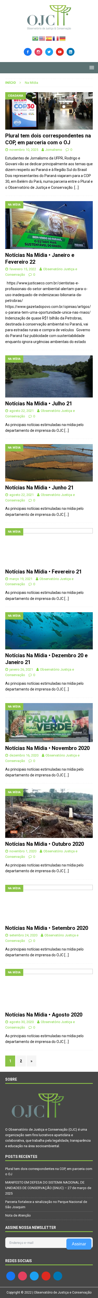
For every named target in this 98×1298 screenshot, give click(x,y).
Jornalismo (53, 150)
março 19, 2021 (20, 579)
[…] (76, 187)
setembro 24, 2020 (23, 935)
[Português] (35, 38)
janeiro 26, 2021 (21, 669)
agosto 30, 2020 (21, 1022)
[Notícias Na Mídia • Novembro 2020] (49, 722)
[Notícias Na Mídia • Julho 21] (49, 376)
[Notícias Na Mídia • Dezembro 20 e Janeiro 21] (49, 630)
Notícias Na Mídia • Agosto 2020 (43, 1015)
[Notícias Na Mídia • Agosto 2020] (49, 989)
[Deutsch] (62, 38)
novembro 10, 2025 (23, 150)
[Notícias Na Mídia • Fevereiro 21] (49, 546)
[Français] (56, 38)
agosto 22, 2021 (21, 411)
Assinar (79, 1244)
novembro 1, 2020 (22, 851)
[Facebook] (28, 51)
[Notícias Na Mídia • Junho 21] (49, 462)
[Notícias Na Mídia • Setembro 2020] (49, 903)
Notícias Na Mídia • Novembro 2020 (47, 748)
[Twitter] (49, 51)
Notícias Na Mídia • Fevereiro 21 (43, 571)
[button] (91, 67)
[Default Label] (60, 51)
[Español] (49, 38)
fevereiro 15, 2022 (22, 269)
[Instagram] (38, 51)
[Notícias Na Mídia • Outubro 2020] (49, 813)
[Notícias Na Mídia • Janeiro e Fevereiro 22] (49, 225)
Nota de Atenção (18, 1215)
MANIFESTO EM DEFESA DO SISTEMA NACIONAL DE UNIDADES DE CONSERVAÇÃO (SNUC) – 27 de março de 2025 (48, 1187)
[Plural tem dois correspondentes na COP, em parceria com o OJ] (49, 110)
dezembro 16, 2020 (23, 755)
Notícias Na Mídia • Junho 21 (39, 487)
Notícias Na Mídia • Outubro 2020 (44, 844)
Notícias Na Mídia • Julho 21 (38, 403)
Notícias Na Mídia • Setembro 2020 (46, 928)
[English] (42, 38)
